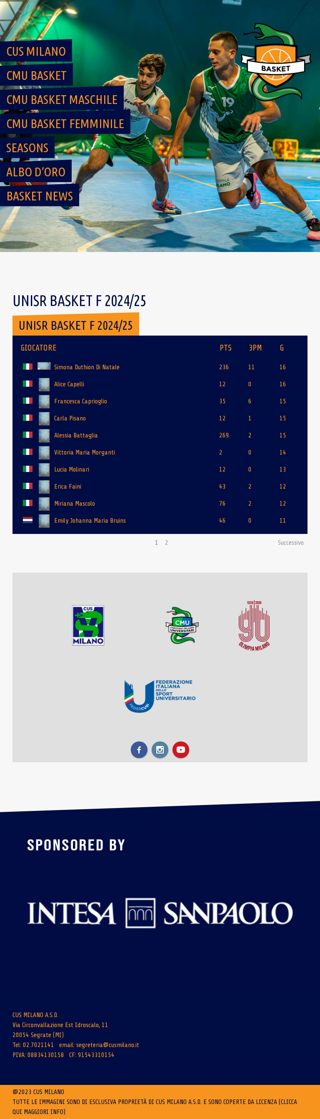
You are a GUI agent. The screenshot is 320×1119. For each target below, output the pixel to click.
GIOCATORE (39, 348)
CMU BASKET (36, 75)
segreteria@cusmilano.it (107, 1045)
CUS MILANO (36, 51)
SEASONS (27, 148)
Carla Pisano (70, 418)
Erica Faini (67, 486)
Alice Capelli (69, 384)
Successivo (291, 542)
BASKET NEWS (39, 196)
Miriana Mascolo (74, 503)
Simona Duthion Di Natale (87, 367)
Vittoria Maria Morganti (84, 452)
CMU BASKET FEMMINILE (65, 123)
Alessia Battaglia (76, 435)
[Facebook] (139, 749)
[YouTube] (180, 749)
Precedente (30, 542)
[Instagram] (160, 749)
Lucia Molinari (71, 469)
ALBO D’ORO (35, 172)
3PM (255, 348)
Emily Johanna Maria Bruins (90, 520)
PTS (226, 348)
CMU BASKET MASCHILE (62, 99)
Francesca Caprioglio (80, 401)
